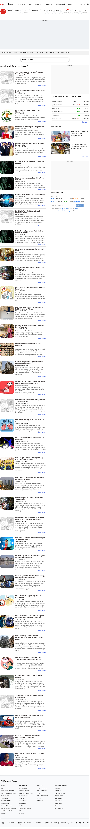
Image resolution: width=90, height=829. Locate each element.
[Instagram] (80, 823)
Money (48, 4)
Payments (20, 4)
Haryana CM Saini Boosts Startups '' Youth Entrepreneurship (79, 133)
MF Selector (21, 813)
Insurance (35, 10)
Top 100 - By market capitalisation (9, 808)
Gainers (43, 10)
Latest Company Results (6, 810)
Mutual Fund (50, 52)
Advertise (11, 822)
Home (11, 4)
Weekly (10, 790)
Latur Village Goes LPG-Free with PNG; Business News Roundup (79, 146)
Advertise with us (59, 808)
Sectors (17, 10)
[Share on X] (72, 823)
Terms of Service (29, 823)
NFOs (20, 810)
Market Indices (58, 800)
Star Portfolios (66, 11)
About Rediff (2, 823)
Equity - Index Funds (42, 788)
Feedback (38, 822)
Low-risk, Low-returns (24, 795)
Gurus (70, 4)
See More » (85, 157)
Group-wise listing (5, 795)
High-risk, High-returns (24, 790)
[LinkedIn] (88, 823)
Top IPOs (5, 798)
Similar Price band (5, 803)
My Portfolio (75, 11)
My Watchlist (84, 11)
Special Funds (22, 803)
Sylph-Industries (57, 105)
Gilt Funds (21, 798)
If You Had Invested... (60, 793)
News (37, 4)
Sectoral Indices (58, 803)
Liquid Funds (22, 805)
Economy (40, 52)
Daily (6, 790)
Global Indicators (59, 795)
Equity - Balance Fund (42, 793)
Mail (30, 4)
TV (75, 4)
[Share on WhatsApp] (68, 823)
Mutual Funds (26, 11)
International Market (27, 52)
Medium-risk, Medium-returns (26, 793)
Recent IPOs (4, 800)
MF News (39, 798)
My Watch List (58, 790)
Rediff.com (60, 822)
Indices (10, 10)
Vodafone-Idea (56, 119)
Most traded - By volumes (7, 805)
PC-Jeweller (55, 115)
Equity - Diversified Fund (42, 795)
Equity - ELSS (40, 785)
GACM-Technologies (58, 112)
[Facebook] (76, 823)
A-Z (2, 788)
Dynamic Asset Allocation (25, 808)
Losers (50, 10)
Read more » (42, 85)
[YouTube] (84, 823)
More (81, 4)
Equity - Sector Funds (42, 790)
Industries (65, 52)
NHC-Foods (55, 108)
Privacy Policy (20, 823)
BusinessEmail (60, 4)
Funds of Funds (23, 800)
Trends (57, 10)
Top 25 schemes (23, 788)
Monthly (14, 790)
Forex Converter (58, 798)
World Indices (58, 805)
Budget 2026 (40, 800)
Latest (15, 52)
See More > (85, 122)
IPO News (9, 800)
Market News (6, 52)
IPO (58, 52)
